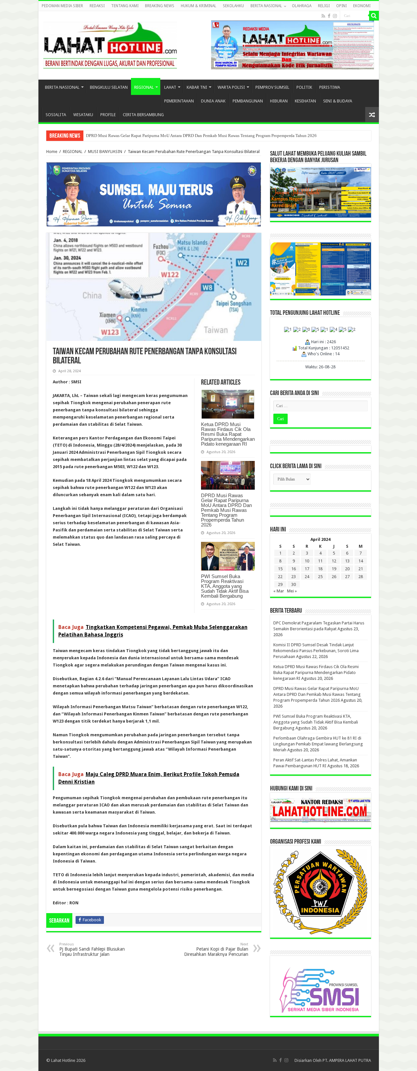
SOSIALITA (56, 114)
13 (347, 560)
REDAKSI (97, 6)
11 (320, 560)
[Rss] (323, 16)
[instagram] (335, 16)
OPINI (341, 6)
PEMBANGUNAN (248, 101)
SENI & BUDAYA (337, 101)
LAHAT (170, 87)
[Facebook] (329, 16)
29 (280, 584)
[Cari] (374, 16)
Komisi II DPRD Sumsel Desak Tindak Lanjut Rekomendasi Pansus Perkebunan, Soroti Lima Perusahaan (316, 650)
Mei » (292, 591)
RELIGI (324, 6)
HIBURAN (279, 101)
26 (334, 576)
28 (360, 576)
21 (360, 568)
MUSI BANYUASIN (105, 151)
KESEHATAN (305, 101)
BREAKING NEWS (159, 6)
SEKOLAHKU (233, 6)
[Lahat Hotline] (110, 44)
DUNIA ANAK (213, 101)
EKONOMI (361, 6)
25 (320, 576)
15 (280, 568)
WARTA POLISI (231, 87)
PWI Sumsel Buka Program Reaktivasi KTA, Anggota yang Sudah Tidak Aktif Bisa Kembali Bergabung (225, 586)
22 (280, 576)
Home (51, 151)
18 (320, 568)
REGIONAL (144, 87)
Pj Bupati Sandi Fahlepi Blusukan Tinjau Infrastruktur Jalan (92, 949)
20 (347, 568)
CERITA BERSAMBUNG (143, 114)
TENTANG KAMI (124, 6)
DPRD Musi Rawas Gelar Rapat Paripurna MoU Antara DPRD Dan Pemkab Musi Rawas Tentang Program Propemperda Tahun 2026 (201, 135)
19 (334, 568)
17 (307, 568)
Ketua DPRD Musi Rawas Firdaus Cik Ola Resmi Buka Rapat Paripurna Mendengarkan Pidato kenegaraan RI (228, 434)
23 (293, 576)
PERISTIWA (329, 87)
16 (293, 568)
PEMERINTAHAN (179, 101)
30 (293, 584)
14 (360, 560)
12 (334, 560)
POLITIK (304, 87)
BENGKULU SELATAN (109, 87)
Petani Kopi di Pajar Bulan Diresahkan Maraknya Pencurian (216, 949)
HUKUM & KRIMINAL (198, 6)
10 (307, 560)
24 (307, 576)
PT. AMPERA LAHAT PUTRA (347, 1060)
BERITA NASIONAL (266, 6)
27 (347, 576)
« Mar (278, 591)
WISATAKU (83, 114)
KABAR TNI (197, 87)
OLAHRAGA (301, 6)
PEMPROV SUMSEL (272, 87)
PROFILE (108, 114)
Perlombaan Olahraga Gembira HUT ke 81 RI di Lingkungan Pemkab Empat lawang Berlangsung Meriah (318, 744)
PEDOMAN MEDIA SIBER (62, 6)
